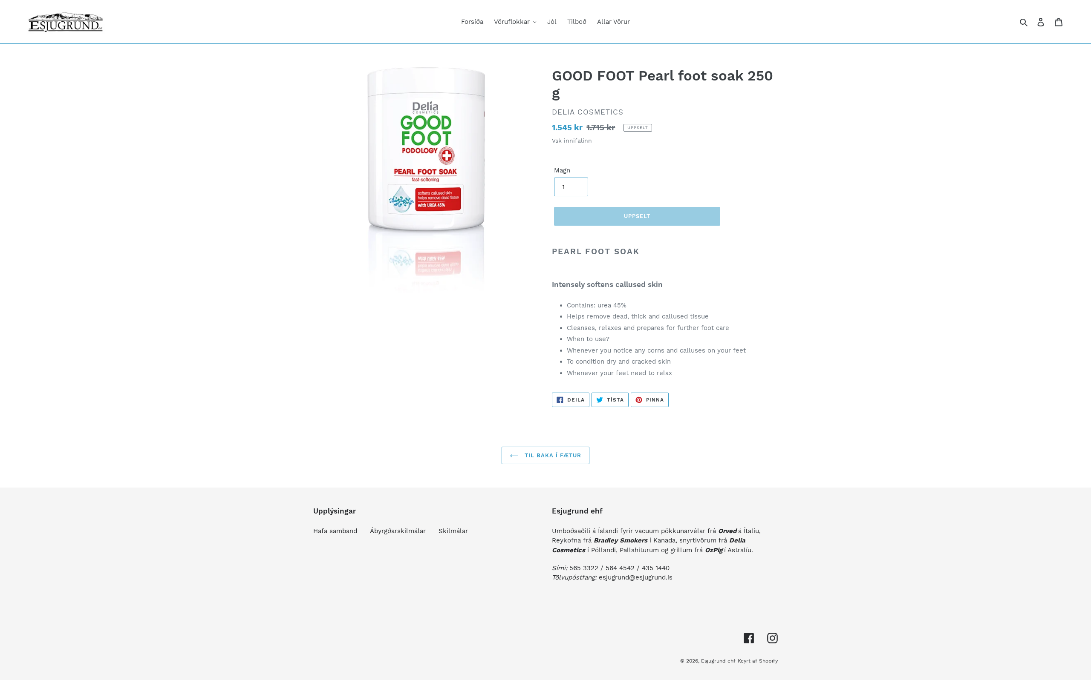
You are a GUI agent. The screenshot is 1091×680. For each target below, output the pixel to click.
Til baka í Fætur (552, 455)
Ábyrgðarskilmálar (398, 531)
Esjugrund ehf (718, 661)
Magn (562, 170)
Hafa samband (335, 531)
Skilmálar (453, 531)
